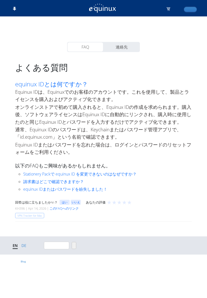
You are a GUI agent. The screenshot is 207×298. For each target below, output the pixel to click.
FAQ (85, 47)
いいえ (76, 202)
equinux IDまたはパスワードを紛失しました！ (65, 189)
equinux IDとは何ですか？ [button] (51, 84)
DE (23, 245)
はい (64, 202)
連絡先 (122, 47)
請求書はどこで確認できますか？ (53, 181)
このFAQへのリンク (64, 208)
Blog (23, 261)
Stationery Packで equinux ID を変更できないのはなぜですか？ (80, 174)
